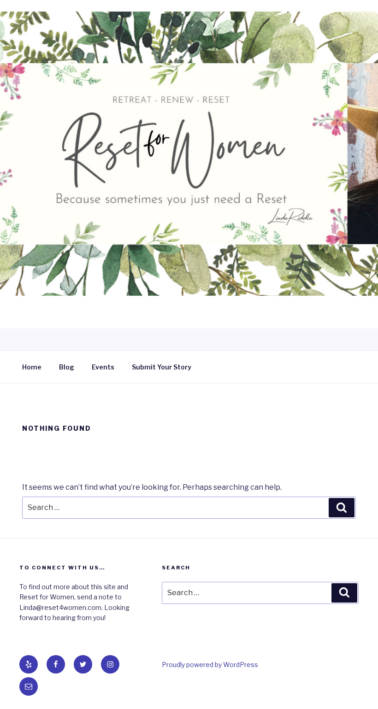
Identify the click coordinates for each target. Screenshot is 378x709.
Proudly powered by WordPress (210, 664)
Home (31, 367)
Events (103, 367)
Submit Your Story (161, 367)
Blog (66, 367)
